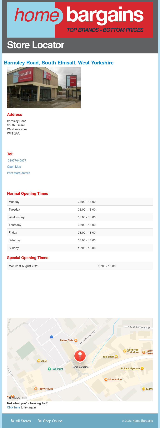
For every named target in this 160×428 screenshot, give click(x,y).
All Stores (23, 420)
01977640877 (17, 160)
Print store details (18, 173)
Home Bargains (142, 420)
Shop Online (52, 420)
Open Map (14, 166)
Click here (13, 407)
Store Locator (35, 44)
